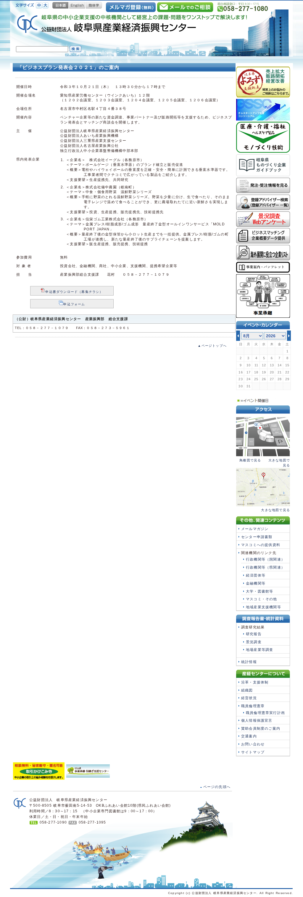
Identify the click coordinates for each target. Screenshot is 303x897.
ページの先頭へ (217, 787)
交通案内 (249, 736)
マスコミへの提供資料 (260, 545)
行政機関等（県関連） (265, 567)
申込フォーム (74, 304)
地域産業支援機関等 (263, 607)
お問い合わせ (253, 744)
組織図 (247, 690)
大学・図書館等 (259, 591)
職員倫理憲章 (253, 706)
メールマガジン (254, 529)
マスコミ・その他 (261, 599)
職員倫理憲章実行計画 (265, 713)
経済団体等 (255, 575)
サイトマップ (253, 752)
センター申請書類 (257, 537)
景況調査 (254, 642)
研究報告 (254, 634)
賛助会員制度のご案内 (260, 728)
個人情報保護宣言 (257, 720)
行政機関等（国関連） (265, 559)
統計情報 (249, 662)
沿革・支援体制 (254, 682)
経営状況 (249, 698)
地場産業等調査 (259, 650)
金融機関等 (255, 583)
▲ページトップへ (212, 345)
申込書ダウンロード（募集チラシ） (74, 291)
